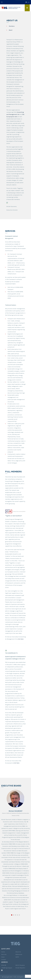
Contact (3, 959)
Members (12, 26)
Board (10, 30)
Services (3, 954)
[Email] (2, 2)
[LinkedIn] (2, 970)
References (19, 954)
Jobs (28, 2)
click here (20, 639)
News (3, 957)
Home (3, 952)
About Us (18, 952)
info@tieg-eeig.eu (6, 968)
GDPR (17, 957)
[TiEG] (11, 8)
